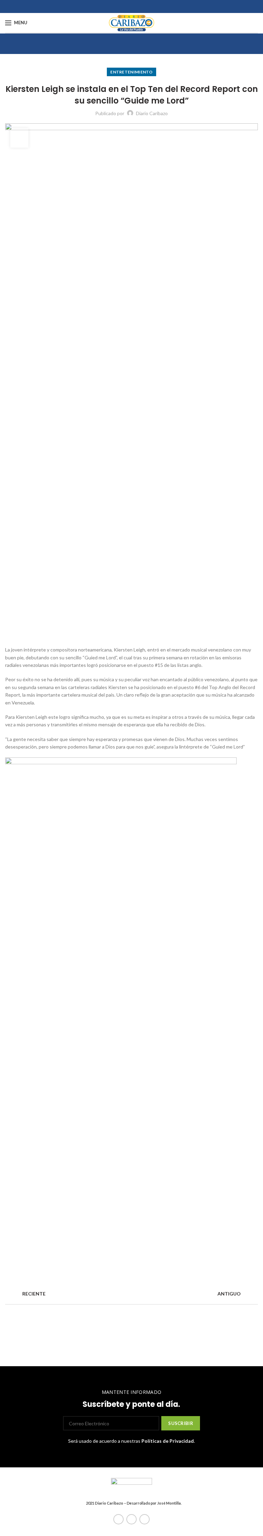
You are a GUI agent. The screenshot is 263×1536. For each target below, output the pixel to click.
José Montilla (169, 1503)
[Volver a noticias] (131, 1294)
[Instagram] (144, 1519)
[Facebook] (118, 1519)
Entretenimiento (131, 71)
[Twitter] (131, 1519)
